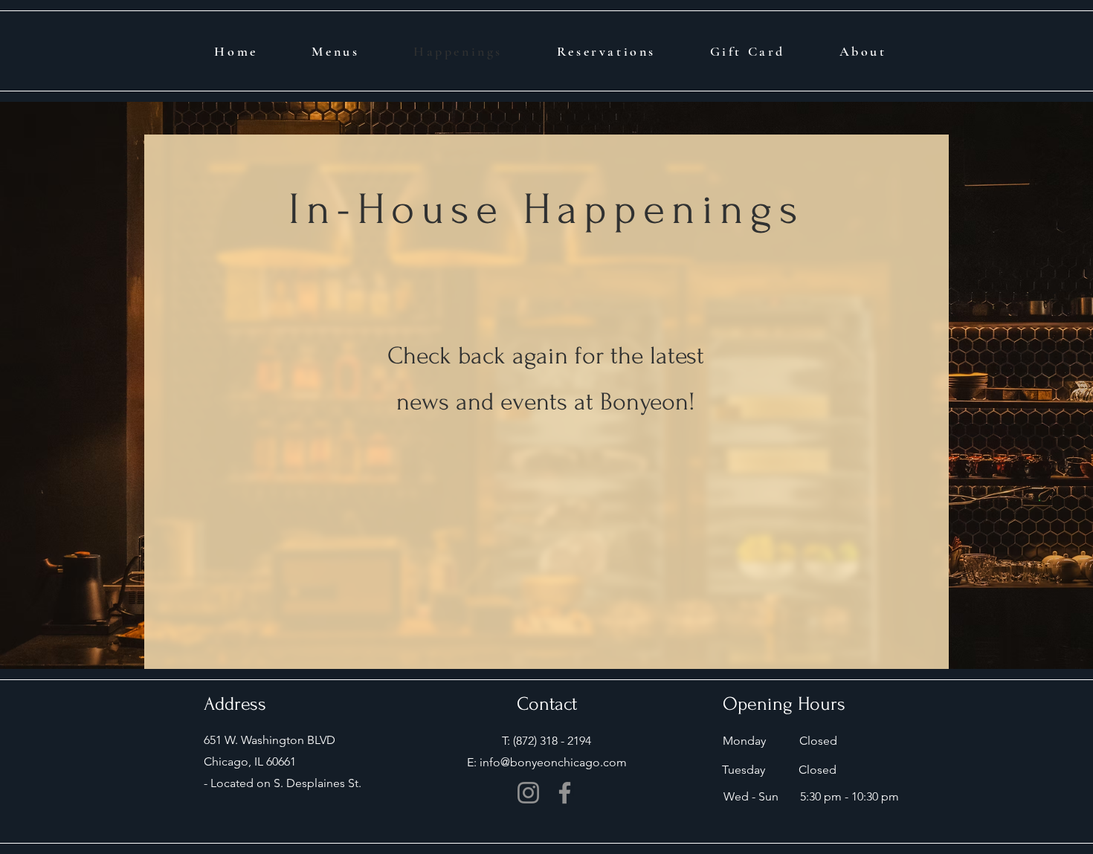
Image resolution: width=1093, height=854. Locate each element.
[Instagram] (528, 792)
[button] (863, 51)
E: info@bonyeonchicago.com (547, 762)
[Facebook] (564, 792)
